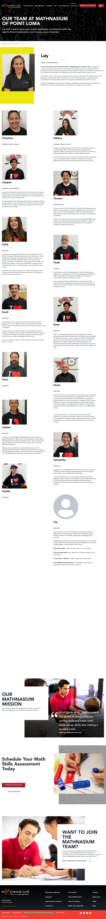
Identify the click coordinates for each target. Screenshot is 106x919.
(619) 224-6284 (7, 902)
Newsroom (96, 897)
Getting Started (28, 5)
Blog (94, 906)
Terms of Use (60, 912)
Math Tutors (75, 906)
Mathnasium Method (52, 892)
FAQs (94, 901)
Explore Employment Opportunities (74, 861)
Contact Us (49, 906)
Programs (49, 5)
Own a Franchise (74, 901)
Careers (95, 892)
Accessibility (6, 912)
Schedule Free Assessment (88, 5)
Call (14, 791)
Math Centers (6, 43)
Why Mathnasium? (40, 5)
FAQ (55, 5)
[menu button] (101, 5)
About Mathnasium (75, 897)
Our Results (72, 892)
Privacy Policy (17, 912)
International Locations (53, 901)
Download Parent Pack (9, 906)
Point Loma (14, 43)
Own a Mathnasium (63, 5)
